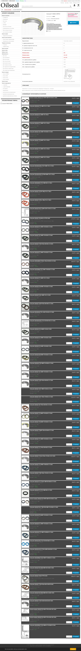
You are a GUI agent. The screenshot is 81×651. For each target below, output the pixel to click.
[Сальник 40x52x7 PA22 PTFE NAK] (25, 579)
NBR (64, 52)
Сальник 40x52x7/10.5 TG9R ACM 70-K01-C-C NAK (43, 208)
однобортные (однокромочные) (8, 94)
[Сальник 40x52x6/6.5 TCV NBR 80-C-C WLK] (25, 186)
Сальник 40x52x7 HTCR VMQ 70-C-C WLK (40, 191)
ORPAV (53, 16)
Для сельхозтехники (6, 61)
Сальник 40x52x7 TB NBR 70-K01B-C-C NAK (41, 421)
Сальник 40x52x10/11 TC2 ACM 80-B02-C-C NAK (42, 540)
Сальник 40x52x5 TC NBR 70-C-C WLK (40, 278)
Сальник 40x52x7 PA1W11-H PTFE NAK (40, 218)
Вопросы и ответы (76, 2)
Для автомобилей (6, 57)
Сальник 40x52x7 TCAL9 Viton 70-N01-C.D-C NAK (42, 456)
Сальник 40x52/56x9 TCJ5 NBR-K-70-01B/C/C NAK (43, 625)
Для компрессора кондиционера (9, 70)
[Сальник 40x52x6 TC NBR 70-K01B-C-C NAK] (25, 230)
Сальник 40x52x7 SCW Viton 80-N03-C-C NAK (41, 303)
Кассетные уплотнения (7, 26)
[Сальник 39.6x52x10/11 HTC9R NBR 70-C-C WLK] (25, 177)
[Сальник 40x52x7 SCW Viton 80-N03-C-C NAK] (25, 307)
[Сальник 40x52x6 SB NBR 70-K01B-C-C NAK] (25, 358)
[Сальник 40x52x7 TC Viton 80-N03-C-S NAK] (25, 451)
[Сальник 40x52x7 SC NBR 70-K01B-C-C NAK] (25, 238)
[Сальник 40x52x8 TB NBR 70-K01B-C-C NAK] (25, 518)
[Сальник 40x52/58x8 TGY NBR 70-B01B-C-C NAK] (25, 273)
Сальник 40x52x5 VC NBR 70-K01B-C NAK (41, 337)
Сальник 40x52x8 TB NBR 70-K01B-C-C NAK (41, 515)
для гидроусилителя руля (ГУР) (52, 27)
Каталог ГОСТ (5, 77)
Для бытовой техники (7, 63)
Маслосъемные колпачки (7, 30)
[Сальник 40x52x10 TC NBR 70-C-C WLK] (25, 109)
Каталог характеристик (6, 83)
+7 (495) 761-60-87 (11, 0)
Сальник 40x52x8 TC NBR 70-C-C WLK (40, 157)
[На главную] (2, 9)
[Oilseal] (10, 5)
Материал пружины (26, 57)
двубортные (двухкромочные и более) (10, 95)
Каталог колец (4, 50)
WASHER (4, 24)
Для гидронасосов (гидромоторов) (9, 66)
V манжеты (5, 44)
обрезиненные (5, 90)
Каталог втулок (5, 81)
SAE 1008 (65, 55)
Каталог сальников (5, 15)
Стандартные (5, 17)
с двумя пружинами (6, 86)
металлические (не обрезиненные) (9, 92)
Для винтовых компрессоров (8, 68)
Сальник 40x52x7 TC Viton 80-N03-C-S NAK (41, 447)
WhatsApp (22, 0)
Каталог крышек (5, 48)
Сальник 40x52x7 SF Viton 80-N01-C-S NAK (41, 404)
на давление (49, 26)
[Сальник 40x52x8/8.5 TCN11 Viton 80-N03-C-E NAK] (25, 264)
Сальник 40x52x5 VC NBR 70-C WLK (39, 114)
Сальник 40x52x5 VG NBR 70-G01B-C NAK (41, 346)
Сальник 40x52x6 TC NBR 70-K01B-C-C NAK (41, 226)
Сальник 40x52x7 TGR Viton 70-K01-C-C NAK (41, 473)
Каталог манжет (5, 33)
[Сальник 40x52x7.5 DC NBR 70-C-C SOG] (25, 298)
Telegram (17, 0)
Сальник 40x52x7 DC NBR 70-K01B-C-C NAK (41, 131)
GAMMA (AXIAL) (6, 46)
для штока (49, 24)
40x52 (61, 29)
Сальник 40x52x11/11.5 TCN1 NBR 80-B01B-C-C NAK (43, 549)
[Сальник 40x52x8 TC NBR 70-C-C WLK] (25, 160)
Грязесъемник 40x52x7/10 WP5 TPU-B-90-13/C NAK (43, 617)
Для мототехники (6, 59)
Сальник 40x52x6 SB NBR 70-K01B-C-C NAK (41, 354)
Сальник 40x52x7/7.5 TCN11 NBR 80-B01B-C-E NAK (43, 481)
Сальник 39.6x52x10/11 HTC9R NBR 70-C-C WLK (42, 174)
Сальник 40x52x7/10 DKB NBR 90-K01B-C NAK (42, 567)
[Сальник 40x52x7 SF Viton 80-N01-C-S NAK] (25, 408)
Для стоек (5, 55)
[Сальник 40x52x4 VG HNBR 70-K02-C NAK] (25, 332)
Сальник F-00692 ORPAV (7, 103)
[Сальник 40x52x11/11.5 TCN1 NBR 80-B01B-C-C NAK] (25, 552)
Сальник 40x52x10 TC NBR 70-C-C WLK (40, 106)
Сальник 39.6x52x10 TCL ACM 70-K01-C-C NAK (42, 312)
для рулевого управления (56, 26)
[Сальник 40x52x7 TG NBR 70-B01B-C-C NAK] (25, 468)
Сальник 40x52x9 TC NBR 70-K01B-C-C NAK (41, 523)
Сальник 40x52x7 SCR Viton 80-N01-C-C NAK (41, 380)
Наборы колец (5, 52)
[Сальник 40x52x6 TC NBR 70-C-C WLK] (25, 126)
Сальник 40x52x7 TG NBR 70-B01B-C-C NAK (41, 464)
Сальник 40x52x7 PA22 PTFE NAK (38, 575)
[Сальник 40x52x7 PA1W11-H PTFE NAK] (25, 221)
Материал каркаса (25, 55)
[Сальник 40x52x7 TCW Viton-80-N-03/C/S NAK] (25, 587)
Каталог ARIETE (6, 79)
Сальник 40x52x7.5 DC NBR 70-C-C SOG (40, 295)
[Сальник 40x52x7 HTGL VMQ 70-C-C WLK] (25, 203)
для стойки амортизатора (55, 24)
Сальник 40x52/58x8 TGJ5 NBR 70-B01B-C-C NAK (42, 557)
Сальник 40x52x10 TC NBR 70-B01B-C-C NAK (41, 532)
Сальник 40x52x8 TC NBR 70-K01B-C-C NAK (41, 252)
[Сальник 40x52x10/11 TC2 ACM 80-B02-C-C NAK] (25, 544)
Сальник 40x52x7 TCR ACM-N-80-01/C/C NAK (41, 600)
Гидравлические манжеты (7, 35)
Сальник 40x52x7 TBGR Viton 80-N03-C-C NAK (42, 430)
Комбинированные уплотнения (8, 28)
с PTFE (4, 22)
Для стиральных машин (7, 64)
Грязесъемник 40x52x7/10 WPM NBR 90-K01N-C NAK (43, 97)
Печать (49, 31)
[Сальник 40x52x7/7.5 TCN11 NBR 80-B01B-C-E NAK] (25, 485)
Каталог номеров (5, 72)
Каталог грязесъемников (6, 37)
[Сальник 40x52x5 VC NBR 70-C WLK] (25, 118)
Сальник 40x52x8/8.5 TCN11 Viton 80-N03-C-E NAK (43, 261)
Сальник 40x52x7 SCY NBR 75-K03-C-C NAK (41, 389)
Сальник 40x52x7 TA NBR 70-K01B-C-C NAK (41, 413)
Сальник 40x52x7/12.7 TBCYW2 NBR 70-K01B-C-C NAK (44, 507)
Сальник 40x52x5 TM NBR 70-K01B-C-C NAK (41, 286)
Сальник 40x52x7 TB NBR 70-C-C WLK (40, 140)
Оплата (71, 2)
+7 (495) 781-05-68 (4, 0)
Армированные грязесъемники (8, 41)
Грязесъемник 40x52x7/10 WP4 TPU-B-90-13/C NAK (43, 609)
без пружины (5, 88)
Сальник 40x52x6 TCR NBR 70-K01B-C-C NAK (41, 363)
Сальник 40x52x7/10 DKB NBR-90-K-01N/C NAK (42, 592)
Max (25, 0)
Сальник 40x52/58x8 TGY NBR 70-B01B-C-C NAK (42, 269)
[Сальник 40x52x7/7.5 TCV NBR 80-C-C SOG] (25, 493)
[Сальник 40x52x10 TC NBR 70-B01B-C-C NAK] (25, 535)
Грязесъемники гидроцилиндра (8, 39)
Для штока (5, 21)
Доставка (66, 2)
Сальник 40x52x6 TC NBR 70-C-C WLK (40, 123)
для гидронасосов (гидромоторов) (53, 29)
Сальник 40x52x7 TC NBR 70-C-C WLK (40, 148)
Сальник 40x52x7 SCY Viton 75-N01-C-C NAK (41, 396)
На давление (5, 19)
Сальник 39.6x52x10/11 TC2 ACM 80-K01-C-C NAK (42, 320)
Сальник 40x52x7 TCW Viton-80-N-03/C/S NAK (41, 584)
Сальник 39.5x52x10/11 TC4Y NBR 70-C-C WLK (42, 166)
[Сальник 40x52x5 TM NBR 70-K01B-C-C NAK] (25, 290)
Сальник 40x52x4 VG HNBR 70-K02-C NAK (41, 329)
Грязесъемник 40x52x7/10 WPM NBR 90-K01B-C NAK (43, 498)
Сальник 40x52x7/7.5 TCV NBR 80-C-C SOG (41, 490)
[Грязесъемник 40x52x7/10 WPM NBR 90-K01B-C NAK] (25, 502)
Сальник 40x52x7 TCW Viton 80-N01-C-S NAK (41, 244)
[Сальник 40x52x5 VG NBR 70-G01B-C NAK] (25, 349)
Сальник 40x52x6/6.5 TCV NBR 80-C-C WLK (41, 183)
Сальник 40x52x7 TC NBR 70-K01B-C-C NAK (41, 439)
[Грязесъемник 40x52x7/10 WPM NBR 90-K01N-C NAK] (25, 101)
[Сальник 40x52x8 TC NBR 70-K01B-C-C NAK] (25, 255)
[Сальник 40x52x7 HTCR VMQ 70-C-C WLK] (25, 195)
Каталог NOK (5, 75)
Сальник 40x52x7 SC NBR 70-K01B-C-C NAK (41, 235)
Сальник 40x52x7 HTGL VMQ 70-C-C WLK (40, 200)
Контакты (62, 2)
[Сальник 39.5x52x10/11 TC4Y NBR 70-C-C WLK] (25, 169)
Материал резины (25, 52)
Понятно (73, 649)
